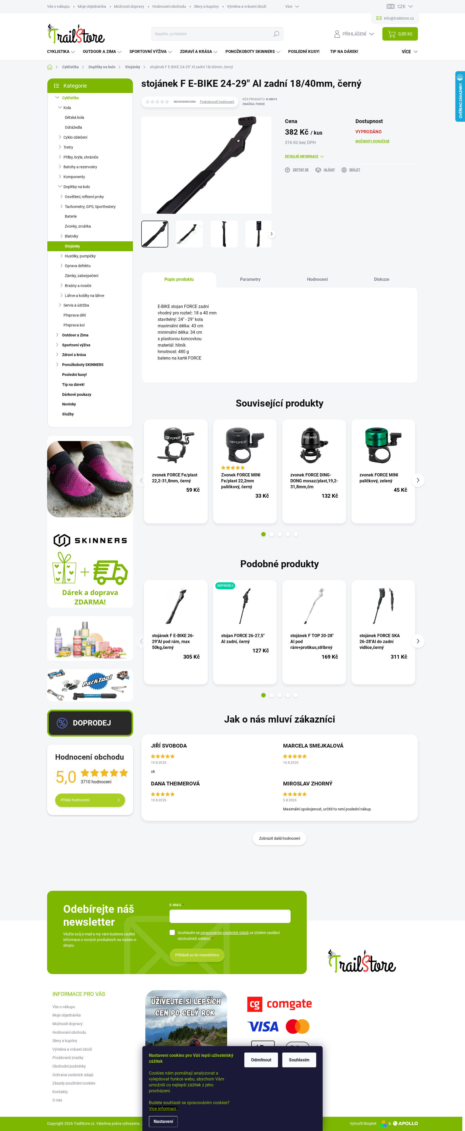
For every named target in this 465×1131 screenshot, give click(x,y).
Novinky (69, 404)
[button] (263, 534)
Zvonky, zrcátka (78, 226)
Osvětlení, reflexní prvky (84, 197)
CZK (401, 6)
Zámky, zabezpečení (81, 276)
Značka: (253, 104)
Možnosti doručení (372, 141)
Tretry (68, 147)
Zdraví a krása (74, 355)
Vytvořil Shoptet (363, 1123)
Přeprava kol (74, 325)
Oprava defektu (78, 266)
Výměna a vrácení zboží (246, 6)
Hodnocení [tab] (317, 279)
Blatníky (71, 236)
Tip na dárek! (73, 384)
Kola (67, 108)
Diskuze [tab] (381, 279)
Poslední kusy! (74, 374)
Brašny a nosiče (78, 285)
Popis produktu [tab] (179, 279)
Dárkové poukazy (76, 394)
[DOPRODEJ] (245, 606)
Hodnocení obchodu (169, 6)
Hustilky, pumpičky (80, 256)
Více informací (163, 1108)
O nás (57, 1100)
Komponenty (74, 177)
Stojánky (72, 246)
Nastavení (163, 1121)
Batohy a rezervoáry (80, 167)
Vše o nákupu (58, 6)
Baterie (71, 216)
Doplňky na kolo (77, 187)
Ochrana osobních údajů (72, 1075)
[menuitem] (61, 52)
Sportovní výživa (76, 345)
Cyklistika (70, 98)
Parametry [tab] (250, 279)
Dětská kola (74, 117)
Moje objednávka (92, 6)
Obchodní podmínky (69, 1066)
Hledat (276, 34)
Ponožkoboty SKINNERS (83, 364)
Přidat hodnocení (75, 800)
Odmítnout (261, 1059)
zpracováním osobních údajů (224, 933)
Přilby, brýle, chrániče (81, 157)
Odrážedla (73, 127)
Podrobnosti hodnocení (217, 102)
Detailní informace (301, 156)
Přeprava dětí (75, 315)
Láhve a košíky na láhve (84, 295)
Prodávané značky (67, 1057)
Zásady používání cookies (73, 1083)
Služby (68, 414)
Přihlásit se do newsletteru (197, 955)
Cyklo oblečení (75, 137)
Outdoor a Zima (75, 335)
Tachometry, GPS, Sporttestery (90, 206)
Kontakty (60, 1092)
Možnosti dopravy (129, 6)
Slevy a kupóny (206, 6)
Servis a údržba (76, 305)
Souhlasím (299, 1059)
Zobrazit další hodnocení (279, 838)
